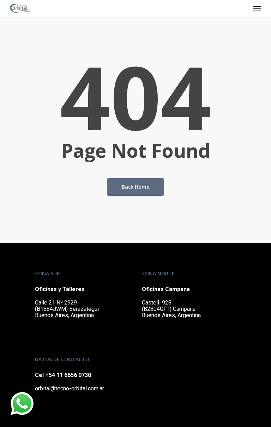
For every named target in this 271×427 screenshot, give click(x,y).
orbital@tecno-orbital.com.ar (69, 388)
